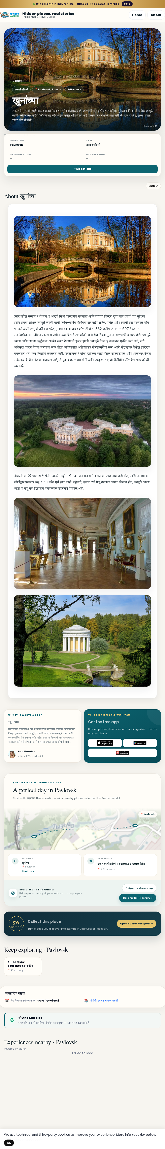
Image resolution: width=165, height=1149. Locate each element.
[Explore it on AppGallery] (122, 753)
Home (137, 15)
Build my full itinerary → (138, 897)
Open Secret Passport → (136, 923)
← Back (17, 81)
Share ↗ (153, 186)
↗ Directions (82, 169)
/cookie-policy (143, 1134)
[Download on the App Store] (105, 743)
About (156, 15)
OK (9, 1142)
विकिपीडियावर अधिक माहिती (104, 1000)
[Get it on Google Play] (140, 743)
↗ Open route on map (139, 888)
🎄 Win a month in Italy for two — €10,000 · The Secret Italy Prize (81, 4)
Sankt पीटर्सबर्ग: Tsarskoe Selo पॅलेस (121, 864)
